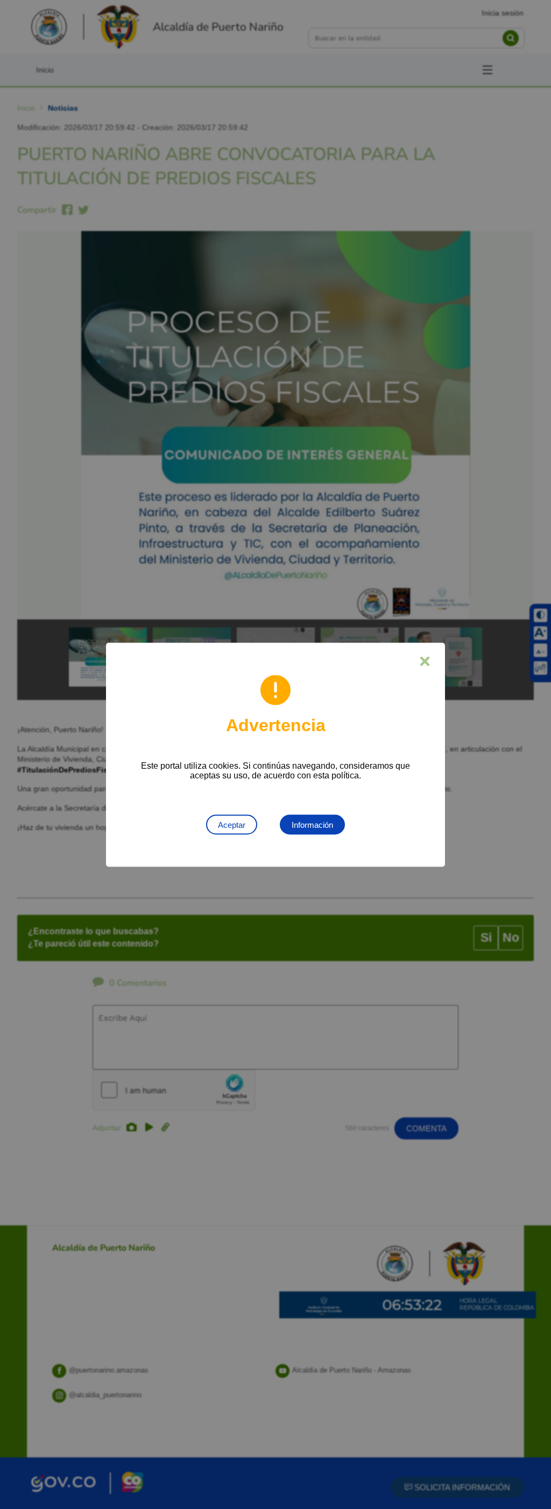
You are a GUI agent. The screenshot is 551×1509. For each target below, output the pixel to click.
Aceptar (231, 824)
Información (312, 824)
